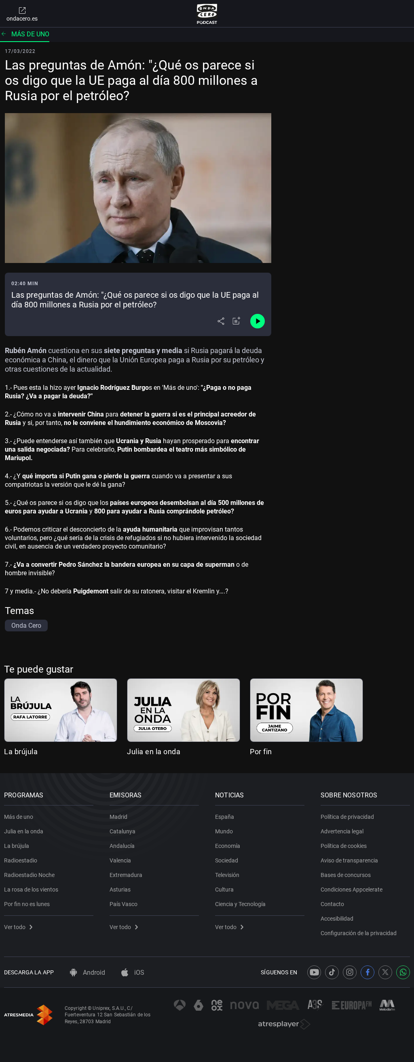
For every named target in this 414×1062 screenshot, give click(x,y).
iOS (138, 972)
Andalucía (122, 846)
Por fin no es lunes (27, 904)
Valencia (120, 860)
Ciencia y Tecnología (240, 904)
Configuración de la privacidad (359, 933)
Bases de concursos (346, 875)
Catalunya (122, 831)
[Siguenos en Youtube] (314, 972)
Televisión (227, 875)
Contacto (332, 904)
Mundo (224, 831)
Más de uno (30, 34)
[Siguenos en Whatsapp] (403, 972)
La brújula (21, 751)
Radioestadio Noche (29, 875)
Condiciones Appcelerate (351, 889)
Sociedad (226, 860)
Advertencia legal (342, 831)
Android (93, 972)
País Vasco (123, 904)
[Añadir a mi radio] (236, 321)
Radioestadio (20, 860)
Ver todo (14, 927)
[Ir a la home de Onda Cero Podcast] (207, 13)
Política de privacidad (347, 817)
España (224, 817)
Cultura (224, 889)
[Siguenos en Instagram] (350, 972)
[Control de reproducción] (257, 321)
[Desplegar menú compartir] (221, 321)
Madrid (118, 817)
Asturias (120, 889)
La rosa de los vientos (31, 889)
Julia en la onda (153, 751)
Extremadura (126, 875)
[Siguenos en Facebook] (367, 972)
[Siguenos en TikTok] (332, 972)
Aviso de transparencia (349, 860)
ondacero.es (22, 18)
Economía (227, 846)
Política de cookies (344, 846)
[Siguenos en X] (385, 972)
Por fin (261, 751)
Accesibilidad (337, 918)
